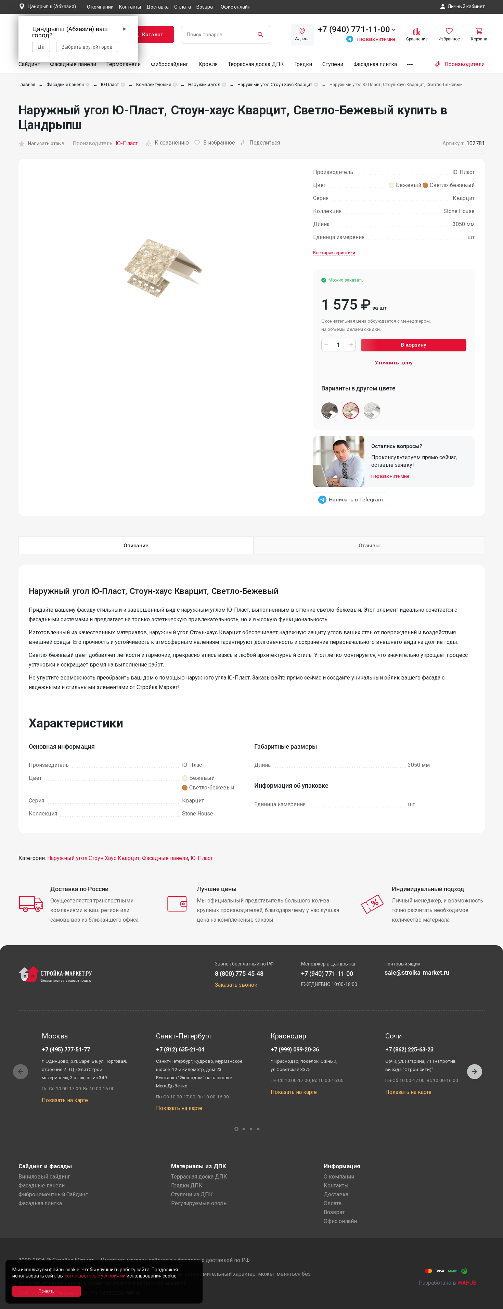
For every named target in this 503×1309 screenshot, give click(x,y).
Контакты (130, 7)
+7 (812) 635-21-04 (180, 1049)
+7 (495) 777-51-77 (66, 1049)
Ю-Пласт (110, 84)
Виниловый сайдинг (44, 1176)
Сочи (393, 1036)
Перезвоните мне (390, 476)
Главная (26, 84)
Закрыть (489, 1303)
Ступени (332, 64)
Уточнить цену (394, 362)
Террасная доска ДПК (256, 64)
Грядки (303, 64)
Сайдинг (29, 64)
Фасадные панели (73, 64)
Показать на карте (65, 1100)
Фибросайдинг (169, 64)
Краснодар (288, 1036)
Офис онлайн (235, 7)
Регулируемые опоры (199, 1203)
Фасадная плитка (375, 64)
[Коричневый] (330, 412)
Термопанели (123, 64)
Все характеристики (334, 252)
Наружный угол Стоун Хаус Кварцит (274, 84)
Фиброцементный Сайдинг (53, 1194)
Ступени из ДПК (192, 1194)
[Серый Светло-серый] (373, 412)
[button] (474, 1071)
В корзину (413, 344)
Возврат (205, 7)
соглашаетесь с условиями (95, 1276)
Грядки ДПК (187, 1185)
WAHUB (466, 1283)
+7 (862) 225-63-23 (409, 1049)
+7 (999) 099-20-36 (295, 1049)
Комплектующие (153, 84)
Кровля (208, 64)
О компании (100, 7)
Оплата (182, 7)
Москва (55, 1036)
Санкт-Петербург (184, 1036)
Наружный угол (204, 84)
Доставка (157, 7)
